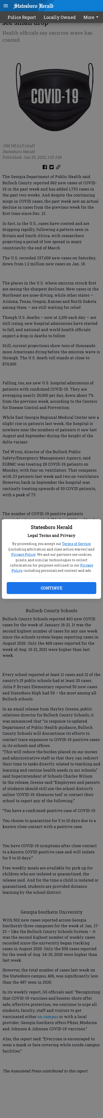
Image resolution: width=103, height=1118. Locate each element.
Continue (51, 587)
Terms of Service (76, 543)
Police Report (22, 17)
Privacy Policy (23, 554)
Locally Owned (60, 17)
